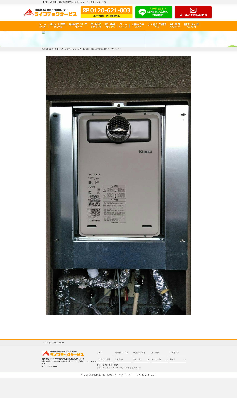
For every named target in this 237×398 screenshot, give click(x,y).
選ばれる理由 (57, 25)
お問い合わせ (191, 25)
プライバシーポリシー (54, 342)
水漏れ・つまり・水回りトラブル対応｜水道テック (119, 368)
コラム (123, 25)
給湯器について (78, 25)
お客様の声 (137, 25)
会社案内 (175, 25)
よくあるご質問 (157, 25)
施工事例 (110, 25)
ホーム (42, 25)
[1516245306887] (118, 185)
